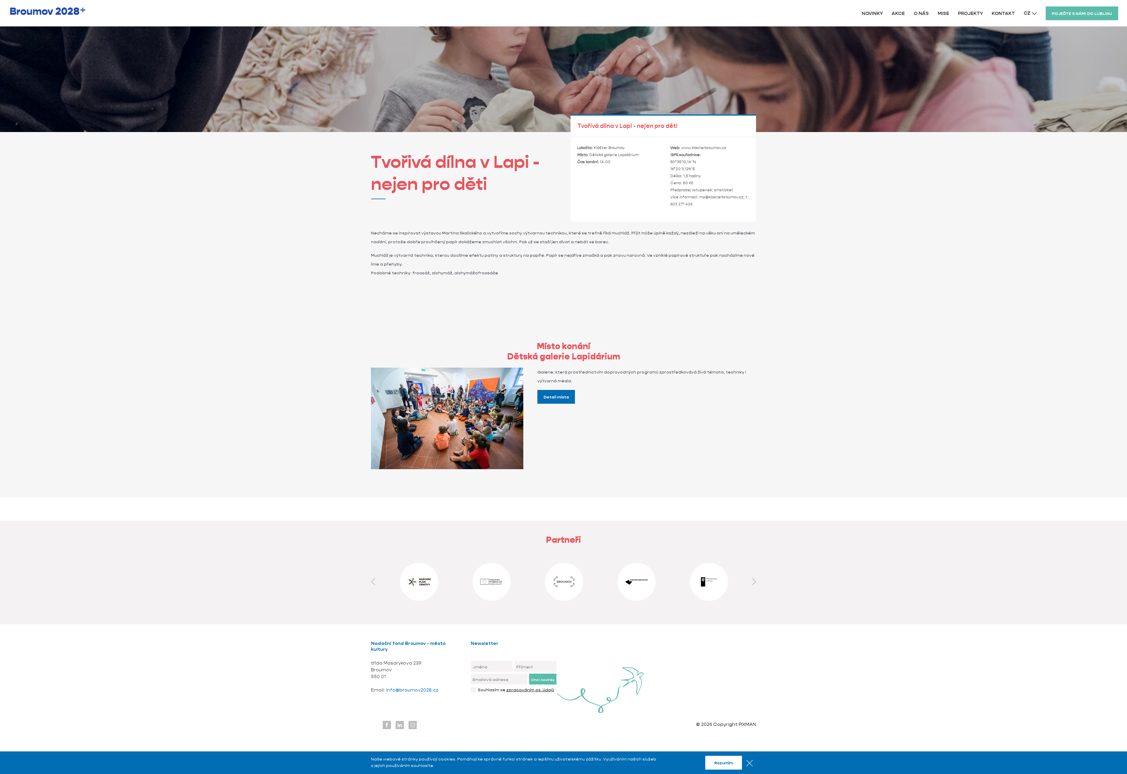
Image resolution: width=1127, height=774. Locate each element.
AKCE (898, 13)
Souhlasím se (516, 689)
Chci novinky (542, 679)
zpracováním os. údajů (530, 689)
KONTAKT (1003, 13)
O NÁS (921, 13)
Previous (373, 582)
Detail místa (556, 397)
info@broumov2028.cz (412, 690)
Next (754, 582)
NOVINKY (872, 13)
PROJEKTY (970, 13)
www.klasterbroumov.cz (703, 147)
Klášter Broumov (609, 147)
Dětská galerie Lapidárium (614, 154)
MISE (943, 13)
